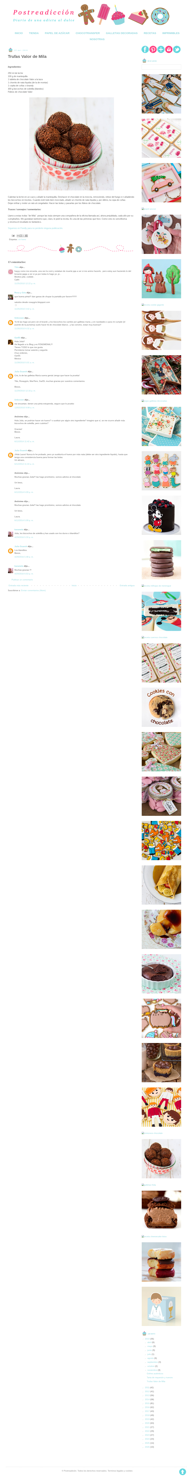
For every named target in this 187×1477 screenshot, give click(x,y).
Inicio (74, 585)
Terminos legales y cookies (120, 1471)
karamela (18, 529)
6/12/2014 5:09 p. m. (24, 492)
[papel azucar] (161, 157)
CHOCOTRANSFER (88, 33)
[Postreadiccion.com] (161, 113)
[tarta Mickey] (161, 534)
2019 (147, 1419)
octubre (150, 1366)
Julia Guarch (20, 371)
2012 (147, 1391)
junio (149, 1350)
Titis (16, 267)
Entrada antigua (127, 585)
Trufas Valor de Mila (156, 1381)
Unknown (19, 318)
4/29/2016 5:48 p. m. (24, 557)
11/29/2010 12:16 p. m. (25, 391)
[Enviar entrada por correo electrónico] (13, 236)
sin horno (22, 240)
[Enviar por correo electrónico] (18, 235)
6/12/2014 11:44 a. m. (24, 464)
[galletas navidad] (161, 201)
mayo (150, 1346)
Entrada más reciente (18, 585)
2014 (147, 1399)
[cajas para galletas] (154, 401)
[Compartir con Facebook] (26, 235)
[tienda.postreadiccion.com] (161, 445)
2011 (147, 1387)
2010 (147, 1339)
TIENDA (34, 33)
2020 (147, 1423)
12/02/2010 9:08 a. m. (24, 407)
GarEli (17, 337)
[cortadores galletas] (161, 298)
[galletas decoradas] (161, 349)
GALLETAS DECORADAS (122, 33)
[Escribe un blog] (20, 235)
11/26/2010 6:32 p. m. (24, 328)
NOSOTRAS (97, 39)
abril (149, 1342)
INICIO (19, 33)
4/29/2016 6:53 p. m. (24, 574)
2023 (147, 1435)
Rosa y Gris (20, 292)
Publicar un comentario (22, 579)
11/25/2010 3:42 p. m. (24, 309)
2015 (147, 1403)
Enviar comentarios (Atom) (33, 590)
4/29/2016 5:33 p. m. (24, 537)
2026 (147, 1447)
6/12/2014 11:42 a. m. (24, 441)
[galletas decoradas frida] (149, 1185)
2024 (147, 1439)
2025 (147, 1443)
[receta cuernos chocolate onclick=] (154, 637)
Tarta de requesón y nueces (160, 1377)
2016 (147, 1407)
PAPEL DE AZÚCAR (57, 33)
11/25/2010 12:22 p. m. (25, 283)
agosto (150, 1358)
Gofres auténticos (155, 1373)
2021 (147, 1427)
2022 (147, 1431)
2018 (147, 1415)
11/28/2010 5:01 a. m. (24, 362)
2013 (147, 1395)
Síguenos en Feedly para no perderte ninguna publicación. (35, 228)
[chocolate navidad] (161, 253)
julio (149, 1354)
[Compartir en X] (23, 235)
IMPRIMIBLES (171, 33)
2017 (147, 1411)
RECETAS (150, 33)
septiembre (152, 1362)
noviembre (152, 1370)
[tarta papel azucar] (149, 209)
